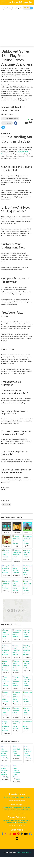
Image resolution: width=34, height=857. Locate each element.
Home (6, 797)
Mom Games (15, 820)
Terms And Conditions (23, 810)
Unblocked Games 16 (20, 2)
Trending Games (21, 822)
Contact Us (20, 797)
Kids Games (11, 822)
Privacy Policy (7, 807)
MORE (26, 7)
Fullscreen (8, 123)
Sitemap (27, 797)
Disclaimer (27, 807)
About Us (12, 797)
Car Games (6, 820)
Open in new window (11, 118)
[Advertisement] (17, 28)
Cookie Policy (17, 807)
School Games (25, 820)
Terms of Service (9, 810)
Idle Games (6, 504)
